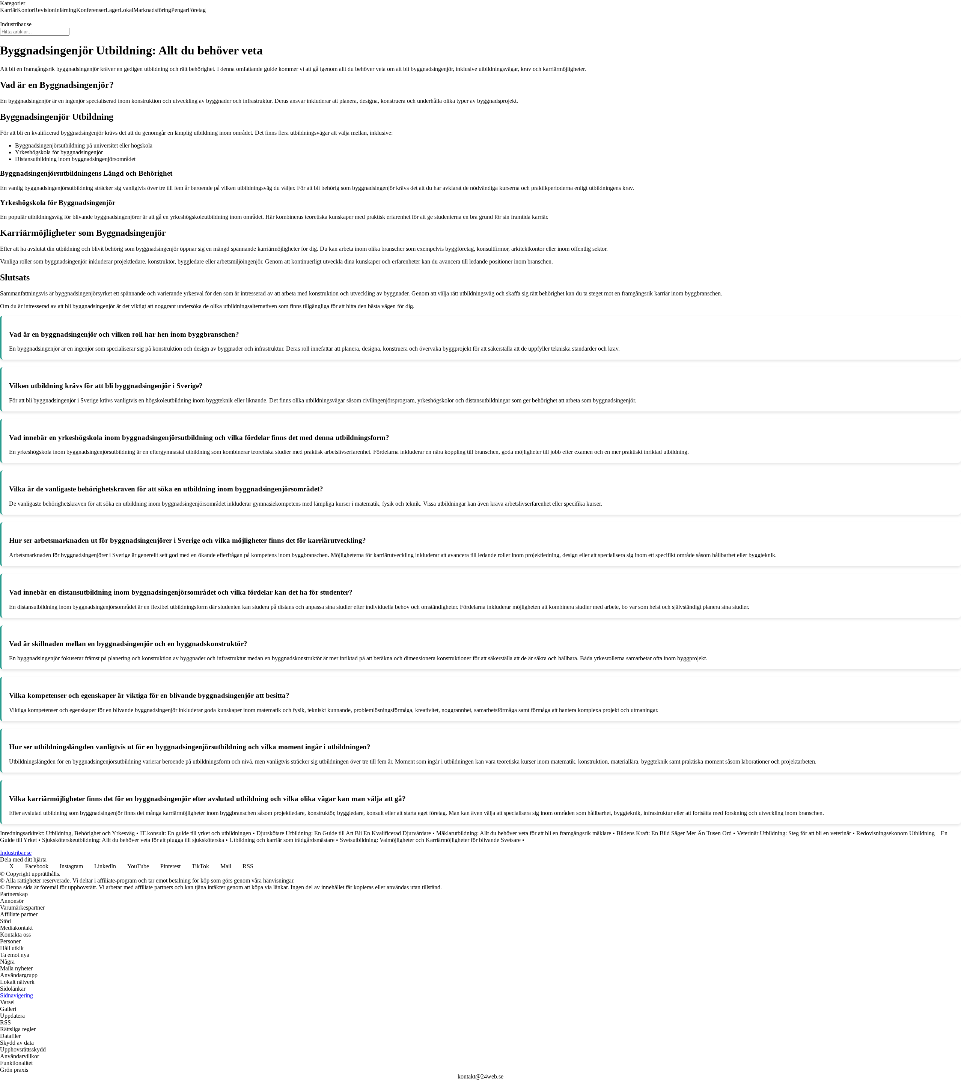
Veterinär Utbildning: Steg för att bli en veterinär (794, 833)
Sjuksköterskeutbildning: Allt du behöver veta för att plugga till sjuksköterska (133, 840)
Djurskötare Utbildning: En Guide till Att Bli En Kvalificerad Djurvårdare (343, 833)
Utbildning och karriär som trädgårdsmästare (281, 840)
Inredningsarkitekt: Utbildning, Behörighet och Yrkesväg (67, 833)
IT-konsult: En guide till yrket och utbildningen (195, 833)
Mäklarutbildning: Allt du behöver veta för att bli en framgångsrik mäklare (523, 833)
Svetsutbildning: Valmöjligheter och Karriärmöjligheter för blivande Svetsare (430, 840)
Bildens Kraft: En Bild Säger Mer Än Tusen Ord (674, 833)
